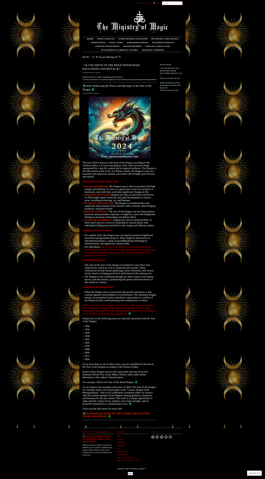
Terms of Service (122, 454)
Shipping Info (121, 445)
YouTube (157, 437)
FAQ (118, 448)
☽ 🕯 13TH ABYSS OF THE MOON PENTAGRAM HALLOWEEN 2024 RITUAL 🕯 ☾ (111, 67)
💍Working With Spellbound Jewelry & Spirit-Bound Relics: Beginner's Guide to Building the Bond (97, 439)
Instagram (166, 437)
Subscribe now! (254, 473)
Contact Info (121, 442)
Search (119, 436)
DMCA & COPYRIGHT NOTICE (128, 460)
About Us (120, 439)
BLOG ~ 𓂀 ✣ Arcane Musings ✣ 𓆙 (95, 432)
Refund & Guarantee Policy (126, 457)
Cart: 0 (157, 3)
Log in (138, 3)
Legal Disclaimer (122, 451)
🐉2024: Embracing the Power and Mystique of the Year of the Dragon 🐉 (117, 87)
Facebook (153, 437)
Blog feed (161, 437)
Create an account (146, 3)
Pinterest (170, 437)
